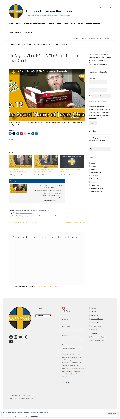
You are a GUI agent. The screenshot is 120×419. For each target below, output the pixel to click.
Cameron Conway (32, 210)
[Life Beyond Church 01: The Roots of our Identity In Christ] (72, 161)
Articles (18, 23)
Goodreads (107, 38)
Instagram (92, 38)
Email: (90, 96)
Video (59, 23)
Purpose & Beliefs (15, 32)
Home (11, 23)
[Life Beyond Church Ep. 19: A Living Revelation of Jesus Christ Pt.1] (46, 161)
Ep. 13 (46, 44)
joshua (29, 216)
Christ (13, 216)
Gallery (80, 23)
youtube (54, 216)
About (73, 23)
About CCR (94, 169)
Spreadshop (94, 176)
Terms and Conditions (97, 188)
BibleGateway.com (102, 64)
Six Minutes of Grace (97, 191)
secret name (47, 216)
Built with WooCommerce (27, 398)
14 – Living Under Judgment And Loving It (24, 222)
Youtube (84, 38)
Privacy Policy (93, 118)
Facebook (76, 38)
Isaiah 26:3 (103, 60)
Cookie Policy (34, 416)
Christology (19, 216)
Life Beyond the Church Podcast (35, 23)
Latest (93, 163)
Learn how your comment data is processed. (48, 286)
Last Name (92, 87)
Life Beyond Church (27, 44)
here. (96, 115)
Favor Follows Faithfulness (73, 222)
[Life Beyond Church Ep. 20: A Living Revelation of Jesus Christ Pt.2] (21, 161)
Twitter (99, 38)
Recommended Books (93, 23)
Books (51, 23)
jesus (25, 216)
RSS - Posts (66, 311)
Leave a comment (44, 210)
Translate (102, 140)
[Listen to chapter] (100, 62)
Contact (27, 32)
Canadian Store (95, 179)
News (66, 23)
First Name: (92, 78)
